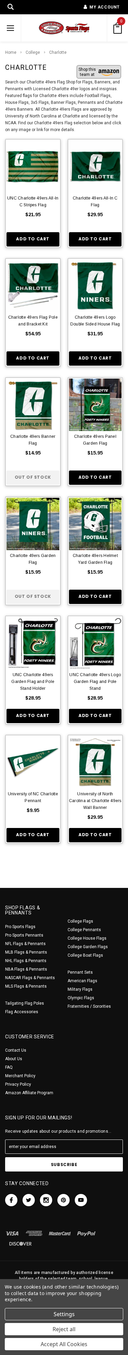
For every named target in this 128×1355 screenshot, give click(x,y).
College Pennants (84, 929)
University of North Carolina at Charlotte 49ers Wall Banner (95, 801)
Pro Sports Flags (20, 926)
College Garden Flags (88, 946)
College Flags (80, 921)
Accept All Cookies (64, 1344)
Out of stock (33, 477)
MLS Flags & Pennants (26, 986)
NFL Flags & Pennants (25, 943)
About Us (13, 1058)
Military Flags (80, 989)
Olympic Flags (81, 997)
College (33, 52)
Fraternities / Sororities (89, 1006)
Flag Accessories (21, 1011)
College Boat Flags (85, 955)
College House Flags (87, 938)
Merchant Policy (20, 1075)
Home (10, 52)
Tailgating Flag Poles (24, 1003)
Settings (64, 1314)
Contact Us (15, 1050)
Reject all (64, 1329)
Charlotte (58, 52)
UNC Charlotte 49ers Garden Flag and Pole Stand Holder (32, 681)
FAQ (9, 1067)
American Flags (82, 980)
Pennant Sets (80, 972)
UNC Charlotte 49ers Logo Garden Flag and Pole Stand (95, 681)
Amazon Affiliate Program (29, 1092)
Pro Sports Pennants (24, 935)
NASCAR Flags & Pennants (30, 977)
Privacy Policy (18, 1084)
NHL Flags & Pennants (25, 960)
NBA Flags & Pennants (26, 969)
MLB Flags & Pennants (26, 952)
